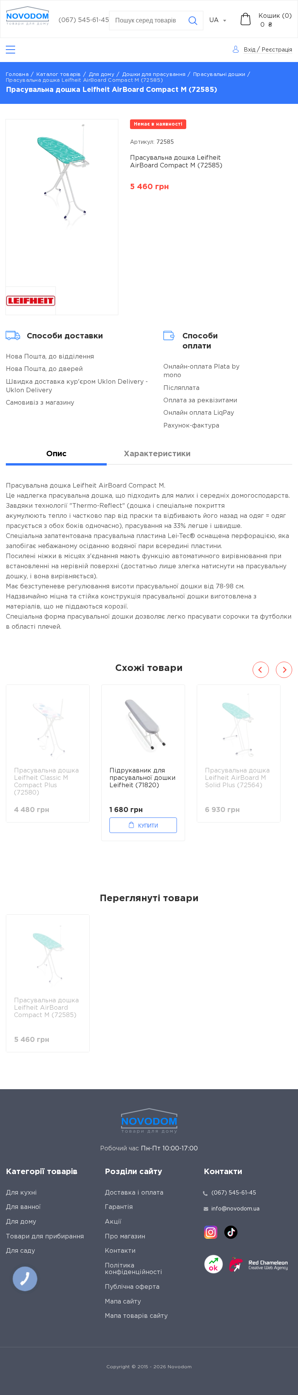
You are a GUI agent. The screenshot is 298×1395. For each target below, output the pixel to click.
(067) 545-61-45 (84, 20)
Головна (17, 74)
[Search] (193, 20)
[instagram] (211, 1232)
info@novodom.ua (235, 1209)
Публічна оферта (132, 1287)
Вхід (249, 50)
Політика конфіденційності (133, 1269)
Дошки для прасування (153, 74)
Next (284, 670)
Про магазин (125, 1237)
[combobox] (222, 20)
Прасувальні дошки (219, 74)
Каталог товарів (58, 74)
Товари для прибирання (45, 1237)
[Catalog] (10, 50)
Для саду (20, 1251)
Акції (113, 1222)
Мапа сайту (123, 1302)
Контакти (120, 1251)
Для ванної (23, 1207)
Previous (261, 670)
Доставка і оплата (134, 1193)
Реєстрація (277, 50)
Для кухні (21, 1193)
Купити (148, 826)
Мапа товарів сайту (136, 1316)
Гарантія (119, 1207)
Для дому (101, 74)
